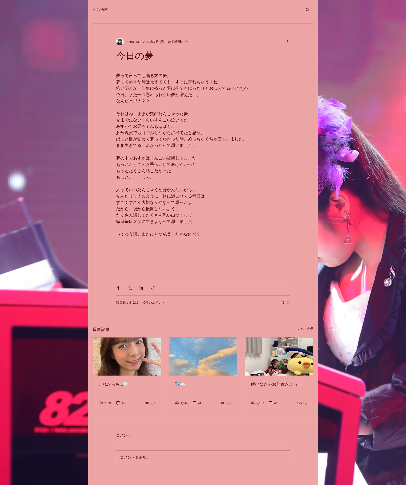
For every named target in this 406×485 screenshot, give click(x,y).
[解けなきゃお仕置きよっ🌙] (279, 357)
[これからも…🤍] (127, 357)
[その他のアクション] (287, 41)
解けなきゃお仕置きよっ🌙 (277, 384)
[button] (307, 9)
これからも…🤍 (113, 384)
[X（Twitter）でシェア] (130, 288)
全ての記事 (100, 9)
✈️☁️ (180, 384)
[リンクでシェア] (153, 288)
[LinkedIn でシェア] (141, 288)
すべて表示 (305, 328)
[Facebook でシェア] (118, 288)
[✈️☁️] (203, 357)
